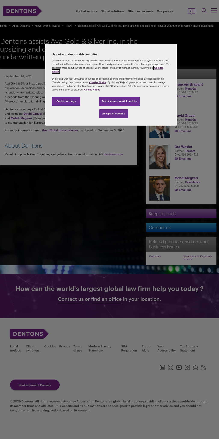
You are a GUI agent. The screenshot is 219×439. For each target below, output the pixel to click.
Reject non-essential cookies (120, 101)
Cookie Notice (92, 89)
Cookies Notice (97, 82)
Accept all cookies (113, 113)
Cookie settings (66, 101)
